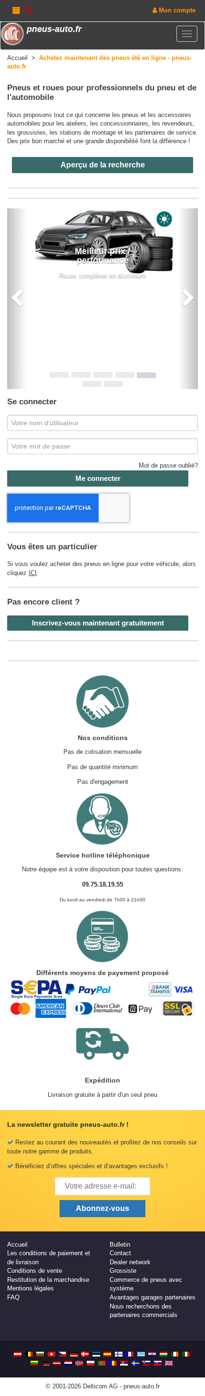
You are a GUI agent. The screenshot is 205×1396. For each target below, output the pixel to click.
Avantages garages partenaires (152, 1297)
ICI (33, 572)
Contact (120, 1253)
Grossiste (123, 1270)
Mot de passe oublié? (168, 465)
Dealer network (130, 1262)
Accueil (17, 1244)
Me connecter (98, 478)
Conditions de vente (34, 1270)
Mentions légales (30, 1288)
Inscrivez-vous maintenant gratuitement (98, 623)
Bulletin (120, 1244)
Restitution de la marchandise (48, 1279)
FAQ (13, 1297)
